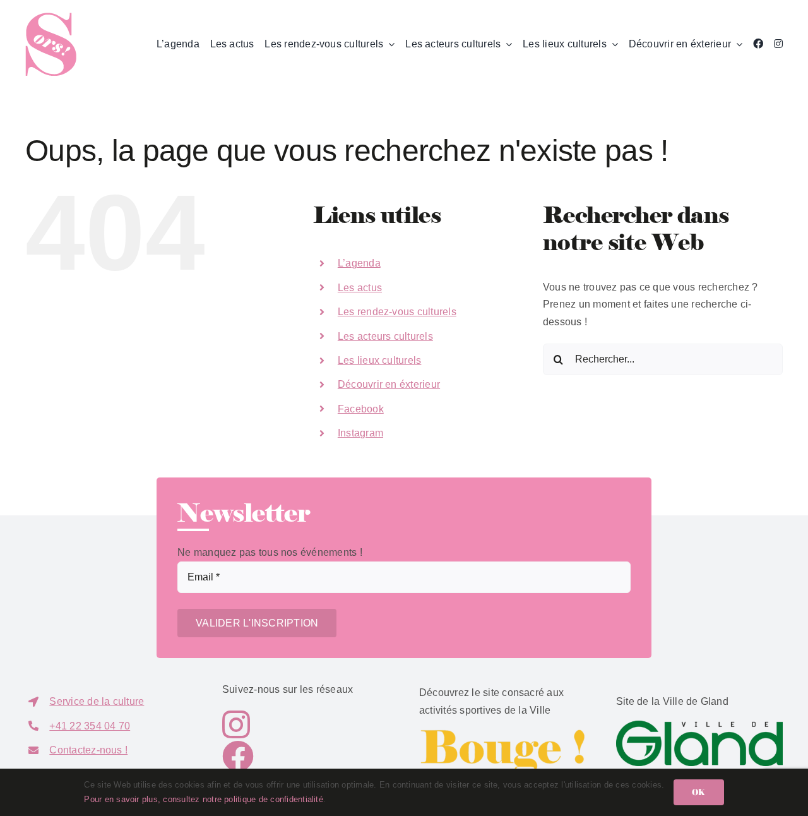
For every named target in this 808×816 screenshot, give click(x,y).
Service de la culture (96, 701)
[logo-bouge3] (502, 733)
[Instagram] (778, 44)
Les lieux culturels (380, 360)
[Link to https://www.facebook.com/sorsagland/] (302, 756)
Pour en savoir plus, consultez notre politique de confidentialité (203, 799)
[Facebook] (758, 44)
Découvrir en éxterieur (389, 384)
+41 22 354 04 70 (89, 726)
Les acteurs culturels (385, 336)
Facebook (361, 409)
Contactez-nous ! (88, 750)
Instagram (360, 433)
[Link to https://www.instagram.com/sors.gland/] (297, 724)
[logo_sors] (50, 17)
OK (698, 792)
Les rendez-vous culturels (397, 311)
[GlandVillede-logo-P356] (699, 725)
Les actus (360, 287)
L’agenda (359, 263)
